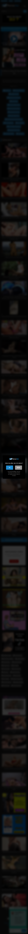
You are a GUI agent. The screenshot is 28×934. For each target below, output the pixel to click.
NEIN (18, 467)
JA (9, 467)
